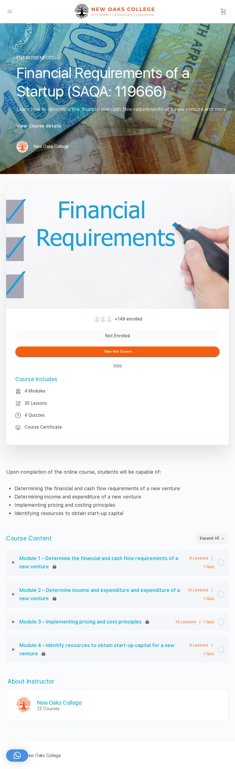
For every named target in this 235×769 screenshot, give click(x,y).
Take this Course (117, 352)
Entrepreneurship (39, 57)
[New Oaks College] (24, 704)
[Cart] (223, 11)
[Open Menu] (9, 11)
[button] (17, 755)
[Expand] (13, 562)
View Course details (39, 126)
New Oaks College (59, 702)
